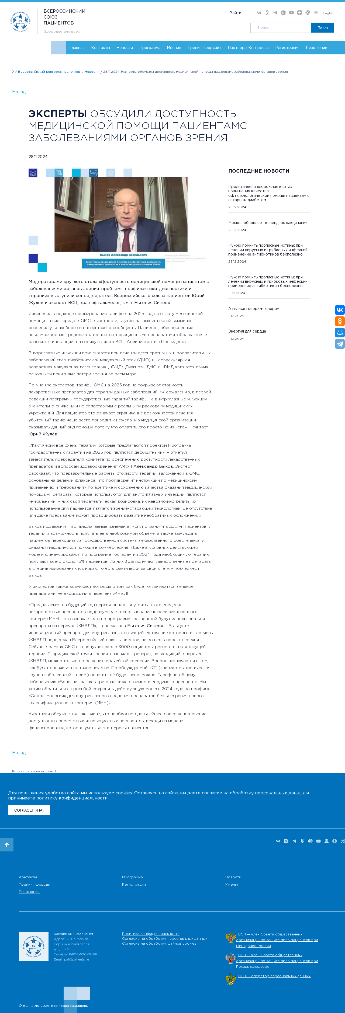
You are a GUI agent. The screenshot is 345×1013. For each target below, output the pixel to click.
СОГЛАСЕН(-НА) (29, 810)
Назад (19, 92)
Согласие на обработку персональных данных (164, 938)
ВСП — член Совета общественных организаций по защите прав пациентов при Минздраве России (277, 940)
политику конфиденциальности (72, 798)
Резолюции (316, 48)
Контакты (100, 48)
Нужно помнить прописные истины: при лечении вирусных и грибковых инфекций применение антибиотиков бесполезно (268, 250)
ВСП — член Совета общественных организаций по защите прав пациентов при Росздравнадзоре (277, 961)
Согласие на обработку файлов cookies (159, 943)
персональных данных (280, 793)
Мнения (174, 48)
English (328, 13)
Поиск (323, 28)
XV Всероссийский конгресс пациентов (46, 71)
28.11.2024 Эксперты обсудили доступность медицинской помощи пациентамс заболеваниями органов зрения (195, 71)
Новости (124, 48)
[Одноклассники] (340, 321)
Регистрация (287, 48)
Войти (235, 13)
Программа (149, 48)
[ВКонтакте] (340, 310)
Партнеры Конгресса (248, 48)
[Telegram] (340, 344)
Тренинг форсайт (204, 48)
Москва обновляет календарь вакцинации (268, 223)
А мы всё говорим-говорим (253, 308)
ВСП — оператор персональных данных (274, 976)
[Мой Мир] (340, 332)
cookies (124, 793)
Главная (77, 48)
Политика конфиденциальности (151, 933)
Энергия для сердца (247, 331)
